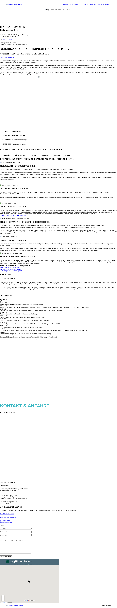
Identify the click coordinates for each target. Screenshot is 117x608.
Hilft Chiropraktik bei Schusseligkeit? (11, 271)
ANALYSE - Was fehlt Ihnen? (11, 131)
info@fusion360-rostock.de (8, 517)
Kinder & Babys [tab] (20, 155)
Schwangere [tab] (45, 155)
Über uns (93, 4)
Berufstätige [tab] (6, 155)
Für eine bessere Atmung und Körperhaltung (13, 215)
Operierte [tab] (33, 155)
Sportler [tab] (67, 155)
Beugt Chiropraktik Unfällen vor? (9, 267)
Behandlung (84, 4)
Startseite (65, 4)
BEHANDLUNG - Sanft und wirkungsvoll (15, 140)
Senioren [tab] (57, 155)
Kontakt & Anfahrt (103, 4)
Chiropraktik (74, 4)
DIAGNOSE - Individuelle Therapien (13, 135)
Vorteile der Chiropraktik (7, 57)
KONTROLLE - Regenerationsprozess (14, 144)
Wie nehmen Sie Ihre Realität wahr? (10, 269)
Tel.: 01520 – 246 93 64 (7, 514)
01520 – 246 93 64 (8, 39)
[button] (58, 131)
